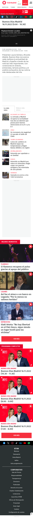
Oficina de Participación (16, 500)
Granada (13, 173)
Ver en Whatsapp (29, 443)
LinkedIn (21, 17)
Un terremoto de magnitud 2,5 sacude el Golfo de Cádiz (5, 132)
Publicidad (16, 484)
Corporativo (16, 470)
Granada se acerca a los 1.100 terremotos (5, 175)
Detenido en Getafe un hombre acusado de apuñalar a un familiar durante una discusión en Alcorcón (5, 153)
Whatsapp (30, 17)
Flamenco (4, 264)
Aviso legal (16, 506)
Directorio (16, 481)
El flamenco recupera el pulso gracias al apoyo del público (16, 253)
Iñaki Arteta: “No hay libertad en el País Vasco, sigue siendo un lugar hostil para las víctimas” (16, 311)
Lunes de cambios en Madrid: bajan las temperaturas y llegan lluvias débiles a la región (5, 142)
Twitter (7, 17)
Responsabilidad (16, 475)
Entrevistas (5, 322)
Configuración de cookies (16, 512)
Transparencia (16, 478)
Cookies (16, 509)
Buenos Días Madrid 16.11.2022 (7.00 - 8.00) (16, 413)
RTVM (16, 449)
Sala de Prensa (16, 472)
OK (16, 43)
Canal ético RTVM (16, 497)
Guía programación (16, 463)
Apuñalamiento (16, 151)
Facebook (2, 17)
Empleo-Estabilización (16, 490)
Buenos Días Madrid (8, 368)
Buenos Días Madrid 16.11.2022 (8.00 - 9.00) (16, 385)
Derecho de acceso (16, 487)
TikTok (16, 17)
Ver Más (16, 339)
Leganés (4, 291)
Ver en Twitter (8, 443)
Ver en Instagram (12, 443)
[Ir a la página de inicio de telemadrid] (9, 3)
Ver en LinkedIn (20, 443)
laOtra (16, 460)
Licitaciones (16, 494)
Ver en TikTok (16, 443)
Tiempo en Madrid (16, 139)
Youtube (26, 17)
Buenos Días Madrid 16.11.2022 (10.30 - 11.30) (16, 358)
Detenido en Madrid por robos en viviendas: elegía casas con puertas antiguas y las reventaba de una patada (5, 161)
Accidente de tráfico (18, 114)
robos (12, 159)
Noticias (5, 7)
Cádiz (12, 130)
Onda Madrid (21, 7)
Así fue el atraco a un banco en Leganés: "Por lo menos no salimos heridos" (16, 281)
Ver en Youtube (25, 443)
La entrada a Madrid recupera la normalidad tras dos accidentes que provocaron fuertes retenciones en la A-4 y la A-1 (5, 117)
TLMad (13, 7)
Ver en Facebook (4, 443)
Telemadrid (16, 454)
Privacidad (16, 503)
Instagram (11, 17)
